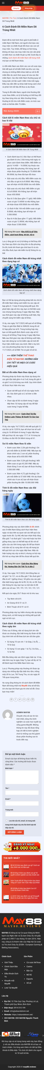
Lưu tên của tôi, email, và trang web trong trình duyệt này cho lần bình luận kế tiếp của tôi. (20, 824)
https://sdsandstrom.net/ (22, 1014)
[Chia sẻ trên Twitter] (20, 700)
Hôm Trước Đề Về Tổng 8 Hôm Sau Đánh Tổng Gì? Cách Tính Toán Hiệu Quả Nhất (25, 882)
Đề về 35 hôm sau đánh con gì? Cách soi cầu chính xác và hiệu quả (25, 866)
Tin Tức (13, 18)
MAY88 (5, 18)
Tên (7, 788)
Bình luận (9, 768)
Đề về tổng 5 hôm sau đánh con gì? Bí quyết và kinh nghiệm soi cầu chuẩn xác (25, 874)
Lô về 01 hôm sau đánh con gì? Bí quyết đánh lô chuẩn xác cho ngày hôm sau (25, 897)
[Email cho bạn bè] (24, 700)
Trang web (9, 810)
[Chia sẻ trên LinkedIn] (32, 700)
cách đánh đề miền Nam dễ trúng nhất (24, 58)
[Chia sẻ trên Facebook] (16, 700)
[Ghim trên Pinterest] (28, 700)
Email (8, 799)
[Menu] (3, 3)
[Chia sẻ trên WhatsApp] (11, 700)
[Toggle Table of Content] (36, 111)
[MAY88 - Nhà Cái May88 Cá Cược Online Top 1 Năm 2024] (22, 3)
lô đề (32, 527)
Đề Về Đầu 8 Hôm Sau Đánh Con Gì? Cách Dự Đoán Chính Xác (23, 889)
